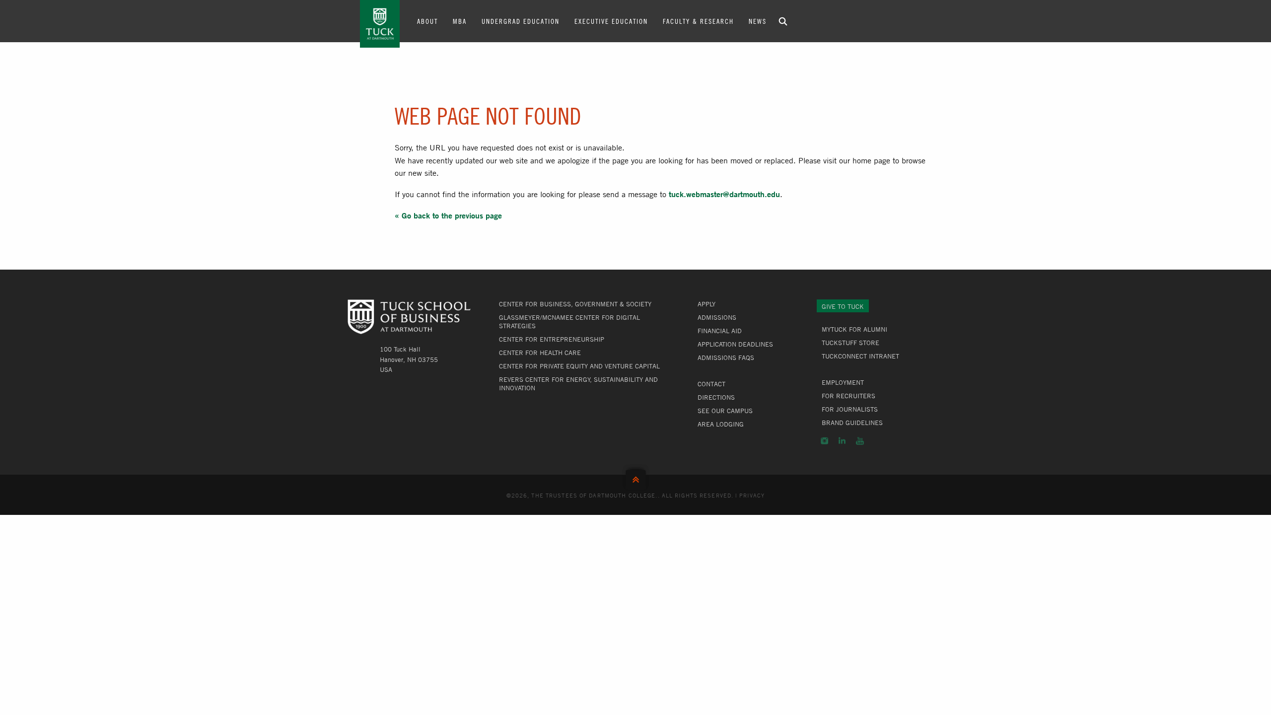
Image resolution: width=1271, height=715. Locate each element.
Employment (843, 382)
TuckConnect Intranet (860, 356)
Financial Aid (720, 331)
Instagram (824, 441)
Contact (711, 384)
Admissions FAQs (726, 357)
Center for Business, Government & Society (575, 304)
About (427, 20)
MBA (460, 20)
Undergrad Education (521, 20)
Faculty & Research (698, 20)
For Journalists (850, 409)
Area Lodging (721, 424)
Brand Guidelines (852, 423)
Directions (716, 397)
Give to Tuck (843, 306)
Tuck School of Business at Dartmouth (380, 24)
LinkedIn (842, 441)
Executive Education (611, 20)
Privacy (752, 495)
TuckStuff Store (850, 343)
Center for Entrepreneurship (551, 339)
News (758, 20)
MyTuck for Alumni (854, 329)
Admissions (717, 317)
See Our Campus (725, 411)
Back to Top (635, 477)
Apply (706, 304)
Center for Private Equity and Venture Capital (579, 366)
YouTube (860, 441)
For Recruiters (848, 396)
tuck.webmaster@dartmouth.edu (724, 194)
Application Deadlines (735, 344)
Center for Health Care (540, 353)
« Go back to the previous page (448, 215)
